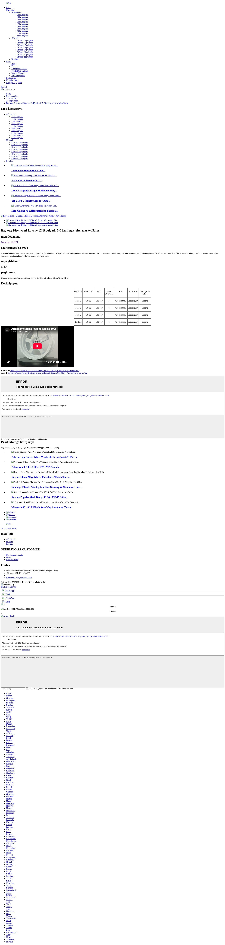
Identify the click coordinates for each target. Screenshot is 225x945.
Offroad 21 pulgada (25, 54)
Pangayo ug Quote (14, 82)
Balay (8, 8)
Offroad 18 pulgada (25, 47)
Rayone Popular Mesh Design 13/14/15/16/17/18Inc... (39, 497)
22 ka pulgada (22, 36)
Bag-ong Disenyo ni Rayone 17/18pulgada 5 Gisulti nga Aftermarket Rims (37, 103)
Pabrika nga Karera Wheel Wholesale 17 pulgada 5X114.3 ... (44, 457)
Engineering (11, 78)
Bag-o (14, 64)
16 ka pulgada (22, 22)
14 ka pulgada (22, 17)
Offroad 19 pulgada (25, 50)
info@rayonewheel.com (19, 578)
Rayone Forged (17, 73)
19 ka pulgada (22, 29)
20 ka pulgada (22, 31)
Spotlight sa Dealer (19, 68)
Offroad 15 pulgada (25, 40)
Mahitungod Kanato (14, 555)
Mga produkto (12, 96)
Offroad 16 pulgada (25, 43)
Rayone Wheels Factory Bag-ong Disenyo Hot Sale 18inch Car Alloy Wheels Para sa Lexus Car (47, 373)
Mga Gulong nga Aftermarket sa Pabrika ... (34, 210)
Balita (8, 61)
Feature (14, 66)
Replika (14, 59)
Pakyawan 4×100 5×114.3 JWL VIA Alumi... (35, 467)
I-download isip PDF (9, 242)
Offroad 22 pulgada (25, 57)
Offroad (14, 38)
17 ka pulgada (22, 24)
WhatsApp (9, 590)
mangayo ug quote (8, 528)
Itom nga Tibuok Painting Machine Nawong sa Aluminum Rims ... (47, 487)
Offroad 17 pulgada (25, 45)
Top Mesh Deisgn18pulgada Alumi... (30, 200)
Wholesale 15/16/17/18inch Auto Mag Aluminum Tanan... (42, 507)
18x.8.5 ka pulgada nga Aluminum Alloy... (34, 190)
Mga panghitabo (18, 75)
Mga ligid (10, 10)
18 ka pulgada (22, 26)
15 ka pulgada (22, 19)
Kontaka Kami (12, 80)
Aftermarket (16, 12)
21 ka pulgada (22, 33)
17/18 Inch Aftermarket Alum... (28, 170)
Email (7, 594)
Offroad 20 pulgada (25, 52)
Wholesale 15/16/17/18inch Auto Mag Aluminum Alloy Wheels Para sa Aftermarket (44, 370)
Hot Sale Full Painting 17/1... (26, 180)
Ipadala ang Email (8, 587)
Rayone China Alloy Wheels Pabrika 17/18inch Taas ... (40, 477)
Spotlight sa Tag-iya (19, 71)
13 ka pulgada (22, 15)
